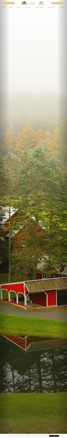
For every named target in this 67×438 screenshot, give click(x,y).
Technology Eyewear (39, 7)
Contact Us (61, 7)
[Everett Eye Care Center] (27, 3)
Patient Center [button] (51, 7)
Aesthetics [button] (27, 7)
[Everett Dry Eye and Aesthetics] (39, 3)
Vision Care (18, 7)
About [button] (10, 7)
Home (4, 7)
